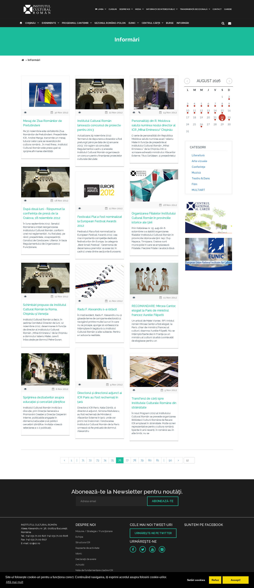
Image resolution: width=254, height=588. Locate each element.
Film (194, 184)
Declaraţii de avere (85, 559)
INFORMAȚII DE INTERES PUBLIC (160, 9)
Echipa (79, 536)
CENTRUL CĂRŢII (151, 23)
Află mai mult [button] (14, 582)
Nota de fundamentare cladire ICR (94, 570)
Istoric (78, 553)
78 (134, 460)
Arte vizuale (199, 161)
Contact (217, 9)
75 (112, 460)
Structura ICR (82, 542)
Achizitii (79, 564)
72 (90, 460)
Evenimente (49, 23)
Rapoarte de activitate (87, 548)
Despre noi (124, 9)
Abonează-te (162, 501)
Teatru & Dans (201, 178)
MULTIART (198, 189)
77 (127, 460)
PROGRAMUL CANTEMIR (75, 23)
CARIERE (228, 9)
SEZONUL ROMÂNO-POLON (110, 23)
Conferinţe (198, 166)
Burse (169, 23)
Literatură (198, 155)
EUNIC (132, 23)
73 (97, 460)
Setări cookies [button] (196, 580)
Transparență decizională (194, 9)
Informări (183, 23)
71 (83, 460)
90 (170, 460)
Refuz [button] (215, 580)
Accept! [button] (236, 580)
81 (157, 460)
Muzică (196, 172)
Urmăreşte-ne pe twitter (153, 533)
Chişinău (30, 23)
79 (142, 460)
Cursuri (113, 9)
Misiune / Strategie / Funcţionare (93, 531)
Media (138, 9)
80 (150, 460)
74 (105, 460)
